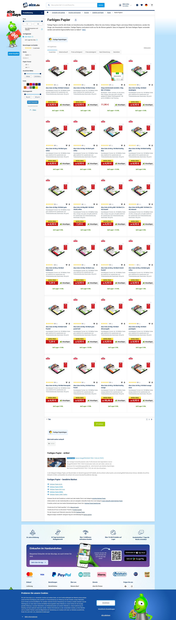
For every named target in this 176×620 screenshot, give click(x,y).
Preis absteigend (91, 52)
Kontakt (73, 590)
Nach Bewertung (104, 52)
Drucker (86, 12)
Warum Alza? (75, 586)
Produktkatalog (28, 13)
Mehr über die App (37, 562)
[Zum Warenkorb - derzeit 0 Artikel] (152, 5)
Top (49, 419)
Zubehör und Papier (98, 12)
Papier (109, 12)
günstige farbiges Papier (99, 498)
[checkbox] (33, 29)
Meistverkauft (63, 52)
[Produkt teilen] (75, 19)
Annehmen (105, 603)
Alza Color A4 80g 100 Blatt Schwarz (57, 88)
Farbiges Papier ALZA (56, 484)
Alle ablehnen (105, 615)
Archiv (52, 443)
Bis (42, 21)
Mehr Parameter (32, 102)
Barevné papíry (75, 507)
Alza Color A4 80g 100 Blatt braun (84, 88)
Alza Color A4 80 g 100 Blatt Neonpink (58, 385)
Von (23, 21)
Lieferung (29, 586)
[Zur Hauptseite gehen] (31, 5)
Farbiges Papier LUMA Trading (58, 494)
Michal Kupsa (70, 458)
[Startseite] (47, 12)
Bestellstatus (52, 586)
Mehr (84, 30)
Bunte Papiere (118, 12)
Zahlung (29, 590)
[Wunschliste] (141, 5)
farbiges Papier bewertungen (93, 503)
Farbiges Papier (80, 512)
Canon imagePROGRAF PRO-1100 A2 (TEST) (89, 458)
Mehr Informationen (31, 617)
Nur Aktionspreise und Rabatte (31, 29)
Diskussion (147, 48)
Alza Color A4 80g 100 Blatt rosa (83, 268)
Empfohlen (52, 52)
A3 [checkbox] (26, 64)
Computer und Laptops (58, 12)
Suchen (100, 5)
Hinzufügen (66, 105)
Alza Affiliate (97, 590)
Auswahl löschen (33, 106)
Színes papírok (88, 514)
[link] (32, 110)
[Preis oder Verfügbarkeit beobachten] (69, 85)
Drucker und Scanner (75, 12)
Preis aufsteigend (76, 52)
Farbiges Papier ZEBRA (56, 492)
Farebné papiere (77, 509)
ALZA (27, 55)
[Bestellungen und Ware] (137, 5)
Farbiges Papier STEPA (56, 487)
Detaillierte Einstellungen (106, 609)
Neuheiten (116, 52)
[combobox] (71, 5)
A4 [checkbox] (26, 67)
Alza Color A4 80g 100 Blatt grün (56, 207)
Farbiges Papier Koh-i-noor (57, 489)
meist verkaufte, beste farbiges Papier (112, 501)
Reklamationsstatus (55, 590)
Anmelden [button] (125, 6)
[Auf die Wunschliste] (67, 85)
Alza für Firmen (97, 586)
